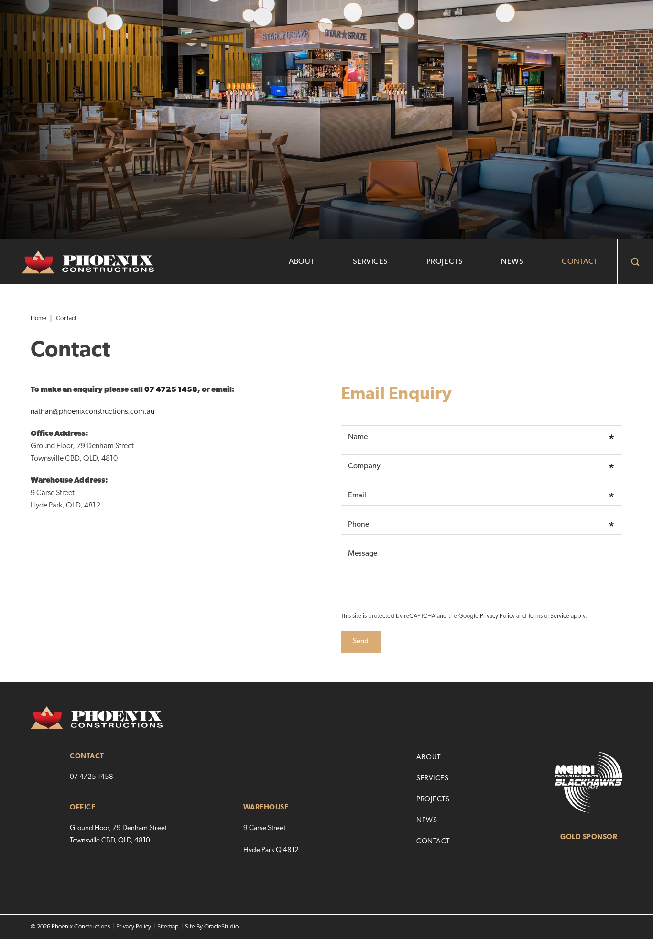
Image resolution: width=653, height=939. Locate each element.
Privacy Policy (497, 616)
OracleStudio (221, 927)
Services (370, 262)
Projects (444, 262)
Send (361, 641)
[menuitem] (302, 261)
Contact (580, 262)
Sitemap (168, 927)
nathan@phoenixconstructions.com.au (92, 412)
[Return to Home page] (77, 262)
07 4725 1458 (170, 390)
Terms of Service (548, 616)
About (302, 262)
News (512, 262)
